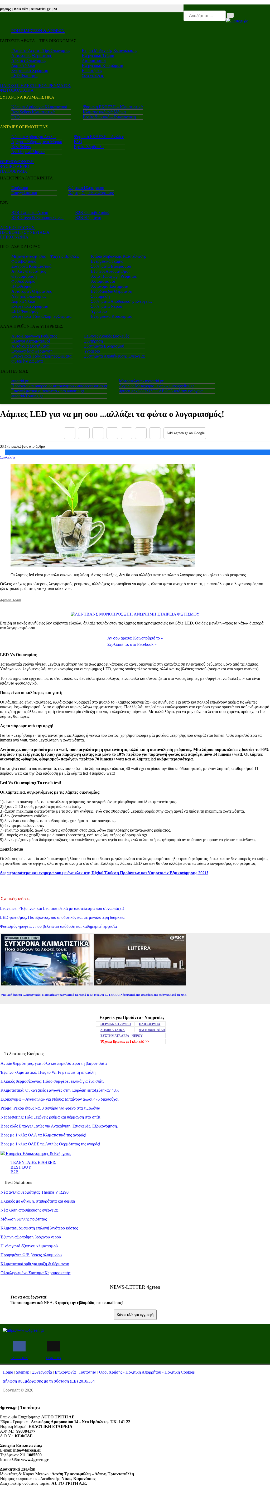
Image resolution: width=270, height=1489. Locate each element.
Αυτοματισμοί (94, 60)
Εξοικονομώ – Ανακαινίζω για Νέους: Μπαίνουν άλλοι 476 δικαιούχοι (59, 1099)
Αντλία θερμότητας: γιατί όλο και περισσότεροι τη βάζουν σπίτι (54, 1063)
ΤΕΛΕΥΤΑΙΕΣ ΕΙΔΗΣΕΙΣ (33, 1162)
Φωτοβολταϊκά (23, 261)
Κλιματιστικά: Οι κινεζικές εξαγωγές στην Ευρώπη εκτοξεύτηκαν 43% (60, 1090)
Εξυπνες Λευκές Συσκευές (106, 336)
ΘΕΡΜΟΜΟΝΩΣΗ (17, 161)
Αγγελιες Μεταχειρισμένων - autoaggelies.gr (156, 386)
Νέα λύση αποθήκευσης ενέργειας (29, 1210)
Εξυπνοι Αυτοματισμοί (110, 271)
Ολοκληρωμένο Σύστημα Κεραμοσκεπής (35, 1273)
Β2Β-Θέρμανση (88, 217)
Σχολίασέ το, (132, 644)
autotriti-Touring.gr (27, 396)
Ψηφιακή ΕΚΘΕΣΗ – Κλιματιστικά (113, 107)
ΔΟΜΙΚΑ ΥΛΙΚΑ (112, 1030)
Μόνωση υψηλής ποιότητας (24, 1219)
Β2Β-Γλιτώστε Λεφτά (29, 212)
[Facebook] (69, 433)
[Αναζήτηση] (230, 15)
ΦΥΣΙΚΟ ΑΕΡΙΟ (14, 166)
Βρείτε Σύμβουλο (89, 146)
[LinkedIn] (141, 433)
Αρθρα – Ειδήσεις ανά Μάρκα (36, 141)
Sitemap (22, 1372)
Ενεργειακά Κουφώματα (102, 65)
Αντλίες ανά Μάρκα (28, 151)
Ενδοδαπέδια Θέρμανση (111, 291)
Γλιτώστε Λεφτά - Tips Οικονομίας (40, 50)
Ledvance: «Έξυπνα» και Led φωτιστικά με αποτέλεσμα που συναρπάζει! (62, 908)
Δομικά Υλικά (23, 65)
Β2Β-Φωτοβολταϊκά (92, 212)
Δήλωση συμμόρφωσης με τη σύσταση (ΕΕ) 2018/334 (49, 1381)
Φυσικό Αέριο (23, 281)
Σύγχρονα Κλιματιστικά (31, 266)
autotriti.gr (19, 381)
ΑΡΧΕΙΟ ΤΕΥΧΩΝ (17, 227)
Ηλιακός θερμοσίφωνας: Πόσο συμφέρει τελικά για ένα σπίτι (52, 1081)
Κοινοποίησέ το (135, 638)
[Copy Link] (155, 433)
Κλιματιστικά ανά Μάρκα (104, 112)
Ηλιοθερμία (21, 286)
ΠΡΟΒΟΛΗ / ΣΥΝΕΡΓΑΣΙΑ (25, 232)
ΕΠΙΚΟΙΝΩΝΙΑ (14, 237)
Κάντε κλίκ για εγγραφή (135, 1315)
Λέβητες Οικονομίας (28, 60)
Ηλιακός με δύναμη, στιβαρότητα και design (38, 1201)
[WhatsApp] (126, 433)
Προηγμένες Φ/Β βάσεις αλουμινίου (31, 1255)
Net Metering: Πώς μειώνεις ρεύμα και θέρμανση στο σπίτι (50, 1117)
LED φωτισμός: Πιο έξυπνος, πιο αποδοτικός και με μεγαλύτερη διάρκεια (62, 917)
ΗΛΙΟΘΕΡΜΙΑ (13, 171)
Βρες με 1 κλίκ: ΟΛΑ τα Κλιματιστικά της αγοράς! (43, 1135)
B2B (14, 1172)
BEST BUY (21, 1167)
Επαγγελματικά (24, 193)
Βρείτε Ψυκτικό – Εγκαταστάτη (109, 117)
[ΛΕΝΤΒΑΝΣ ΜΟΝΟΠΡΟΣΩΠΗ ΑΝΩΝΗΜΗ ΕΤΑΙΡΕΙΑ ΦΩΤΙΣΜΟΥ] (135, 614)
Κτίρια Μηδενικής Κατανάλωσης (109, 50)
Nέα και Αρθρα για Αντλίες (34, 136)
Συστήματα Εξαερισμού (111, 266)
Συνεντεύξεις (93, 75)
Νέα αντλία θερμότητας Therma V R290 (35, 1192)
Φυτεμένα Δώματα (27, 361)
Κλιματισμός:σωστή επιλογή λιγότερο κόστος (39, 1228)
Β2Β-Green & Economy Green (37, 217)
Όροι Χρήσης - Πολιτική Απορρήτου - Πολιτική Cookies (147, 1372)
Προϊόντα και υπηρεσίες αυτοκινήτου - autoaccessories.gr (59, 386)
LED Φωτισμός (24, 75)
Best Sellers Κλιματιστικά (33, 112)
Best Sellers (21, 146)
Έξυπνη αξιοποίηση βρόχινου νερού (31, 1237)
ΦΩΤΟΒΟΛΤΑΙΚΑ (17, 90)
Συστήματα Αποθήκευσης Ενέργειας (121, 301)
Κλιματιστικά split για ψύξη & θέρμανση (35, 1264)
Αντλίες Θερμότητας (28, 271)
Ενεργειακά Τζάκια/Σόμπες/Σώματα (41, 316)
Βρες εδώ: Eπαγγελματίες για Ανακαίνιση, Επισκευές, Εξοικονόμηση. (59, 1126)
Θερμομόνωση (24, 276)
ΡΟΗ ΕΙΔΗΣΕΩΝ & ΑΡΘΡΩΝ (38, 30)
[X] (84, 433)
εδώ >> (124, 1041)
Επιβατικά (19, 187)
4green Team (10, 600)
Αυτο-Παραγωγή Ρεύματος (114, 276)
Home (8, 1372)
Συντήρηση (100, 296)
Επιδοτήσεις (92, 70)
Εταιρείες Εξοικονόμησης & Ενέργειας (38, 1153)
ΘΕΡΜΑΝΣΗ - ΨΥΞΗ (115, 1024)
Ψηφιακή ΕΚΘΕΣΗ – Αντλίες (99, 136)
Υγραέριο (99, 311)
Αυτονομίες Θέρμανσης (31, 55)
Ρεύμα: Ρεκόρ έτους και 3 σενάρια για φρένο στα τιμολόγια (50, 1108)
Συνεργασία (42, 1372)
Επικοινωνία (65, 1372)
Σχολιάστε (7, 457)
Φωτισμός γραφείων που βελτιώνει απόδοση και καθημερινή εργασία (58, 926)
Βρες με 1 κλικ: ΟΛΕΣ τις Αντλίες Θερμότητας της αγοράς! (50, 1144)
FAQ (15, 117)
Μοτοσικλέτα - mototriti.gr (141, 381)
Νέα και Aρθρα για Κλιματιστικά (39, 107)
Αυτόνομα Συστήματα (109, 286)
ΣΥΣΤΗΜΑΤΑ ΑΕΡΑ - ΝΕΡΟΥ (121, 1036)
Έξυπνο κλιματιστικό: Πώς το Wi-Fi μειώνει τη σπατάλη (48, 1072)
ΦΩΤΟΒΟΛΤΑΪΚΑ (152, 1030)
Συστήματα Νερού (106, 306)
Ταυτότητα (87, 1372)
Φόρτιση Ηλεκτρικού (86, 187)
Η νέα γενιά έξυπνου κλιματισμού (29, 1246)
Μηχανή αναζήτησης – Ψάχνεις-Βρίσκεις (45, 256)
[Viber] (112, 433)
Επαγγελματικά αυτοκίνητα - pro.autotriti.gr (47, 391)
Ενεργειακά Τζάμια (98, 55)
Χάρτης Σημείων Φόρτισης (91, 193)
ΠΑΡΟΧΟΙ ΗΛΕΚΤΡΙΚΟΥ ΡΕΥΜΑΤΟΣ (35, 85)
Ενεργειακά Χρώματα (29, 70)
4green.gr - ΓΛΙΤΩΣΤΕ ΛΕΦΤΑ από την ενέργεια (160, 391)
